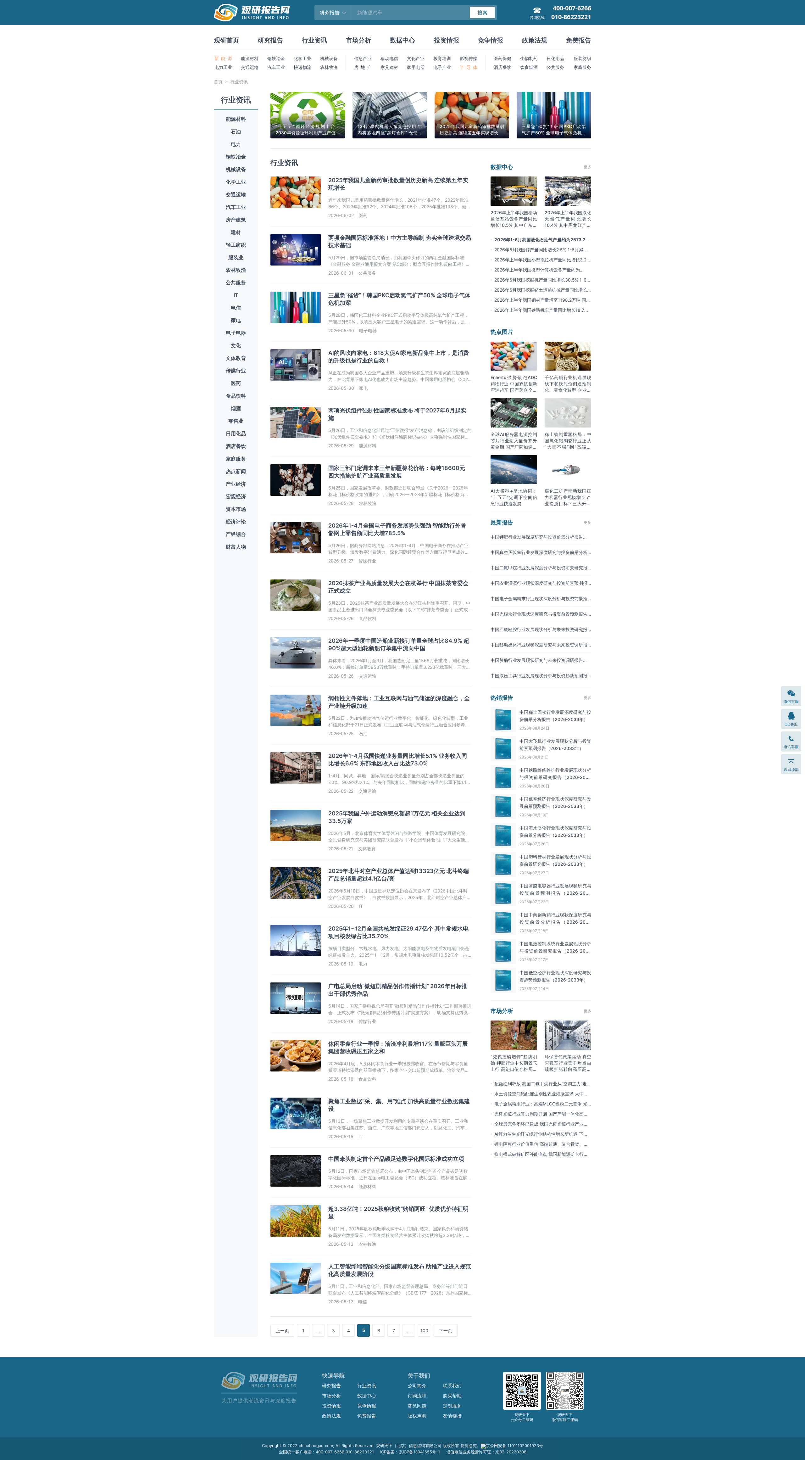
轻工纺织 (236, 245)
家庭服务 (582, 67)
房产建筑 (236, 219)
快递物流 (302, 67)
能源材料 (249, 58)
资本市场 (236, 509)
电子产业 (442, 67)
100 (424, 1330)
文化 (236, 345)
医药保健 (502, 58)
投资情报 (446, 40)
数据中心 (402, 40)
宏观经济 (236, 496)
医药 (236, 383)
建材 (236, 232)
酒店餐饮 (502, 67)
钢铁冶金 (276, 58)
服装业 (235, 257)
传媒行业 (236, 370)
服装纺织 (582, 58)
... (318, 1330)
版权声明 (417, 1416)
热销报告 (502, 697)
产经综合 (236, 534)
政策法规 (534, 40)
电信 (236, 308)
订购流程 (417, 1396)
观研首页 (226, 40)
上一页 (282, 1330)
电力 (236, 144)
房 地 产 (363, 67)
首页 (218, 81)
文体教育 (236, 358)
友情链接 (452, 1416)
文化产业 (416, 58)
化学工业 (302, 58)
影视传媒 (468, 58)
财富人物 (236, 547)
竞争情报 (490, 40)
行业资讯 (314, 40)
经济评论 (236, 521)
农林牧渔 (329, 67)
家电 (236, 320)
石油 (236, 131)
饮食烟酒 (529, 67)
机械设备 (329, 58)
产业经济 (236, 484)
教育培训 (442, 58)
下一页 (445, 1330)
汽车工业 (276, 67)
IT (236, 295)
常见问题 (417, 1406)
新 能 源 (223, 58)
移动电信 (389, 58)
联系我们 (452, 1386)
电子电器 (236, 333)
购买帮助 (452, 1396)
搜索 (482, 12)
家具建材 (389, 67)
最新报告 (502, 522)
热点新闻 (236, 471)
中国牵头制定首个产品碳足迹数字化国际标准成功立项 (396, 1158)
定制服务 (452, 1406)
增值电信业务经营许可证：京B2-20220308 (486, 1451)
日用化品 (236, 433)
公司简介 (417, 1386)
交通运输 (249, 67)
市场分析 (358, 40)
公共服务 (555, 67)
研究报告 (270, 40)
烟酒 (236, 408)
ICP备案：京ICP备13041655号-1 (410, 1451)
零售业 (235, 421)
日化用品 (555, 58)
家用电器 (416, 67)
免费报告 (578, 40)
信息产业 (363, 58)
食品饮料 (236, 396)
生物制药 (529, 58)
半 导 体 (468, 67)
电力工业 (223, 67)
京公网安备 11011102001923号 (514, 1445)
